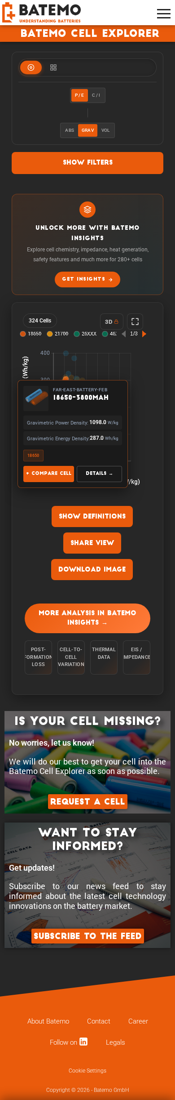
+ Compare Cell (48, 473)
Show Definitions (92, 517)
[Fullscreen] (135, 321)
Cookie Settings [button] (87, 1071)
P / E (79, 95)
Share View (92, 543)
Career (138, 1021)
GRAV (88, 130)
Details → (99, 473)
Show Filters (88, 163)
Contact (98, 1021)
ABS (69, 130)
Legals (115, 1042)
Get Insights (83, 279)
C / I (96, 95)
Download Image (92, 570)
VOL (105, 130)
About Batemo (48, 1021)
